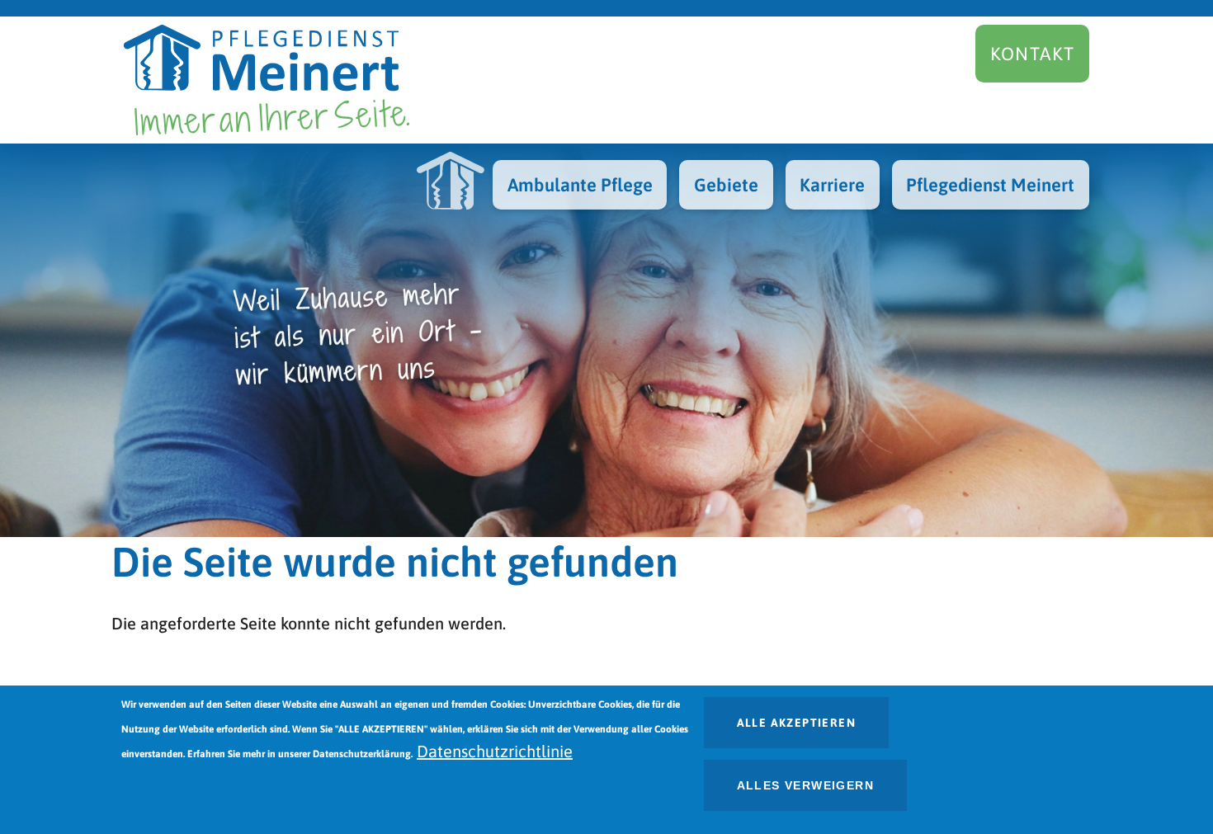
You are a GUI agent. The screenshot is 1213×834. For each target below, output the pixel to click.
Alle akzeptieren (796, 722)
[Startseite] (266, 80)
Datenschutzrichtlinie (495, 751)
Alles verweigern (805, 785)
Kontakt (1032, 53)
